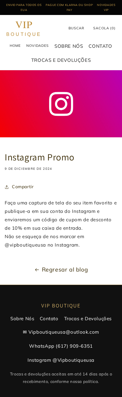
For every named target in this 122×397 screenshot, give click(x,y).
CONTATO (100, 46)
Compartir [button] (22, 186)
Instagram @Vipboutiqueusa (61, 360)
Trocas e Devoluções (88, 318)
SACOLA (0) (104, 28)
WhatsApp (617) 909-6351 (61, 346)
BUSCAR (76, 28)
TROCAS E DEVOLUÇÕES (61, 60)
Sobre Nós (22, 318)
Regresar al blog (65, 269)
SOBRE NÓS (68, 46)
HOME (15, 45)
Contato (49, 318)
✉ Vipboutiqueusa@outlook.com (61, 332)
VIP (24, 28)
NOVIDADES (37, 45)
